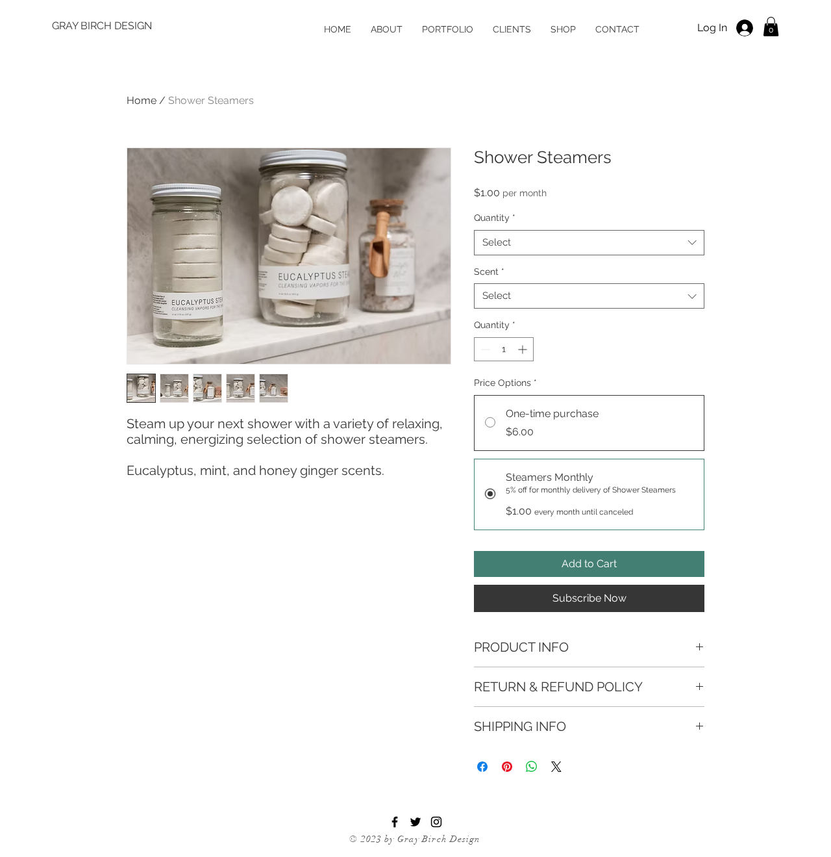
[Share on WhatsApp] (532, 766)
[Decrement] (484, 349)
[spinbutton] (503, 349)
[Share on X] (556, 766)
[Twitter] (415, 822)
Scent (489, 271)
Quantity (494, 217)
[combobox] (589, 242)
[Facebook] (395, 822)
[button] (771, 26)
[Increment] (523, 349)
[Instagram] (436, 822)
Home (141, 100)
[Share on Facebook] (482, 766)
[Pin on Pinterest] (507, 766)
